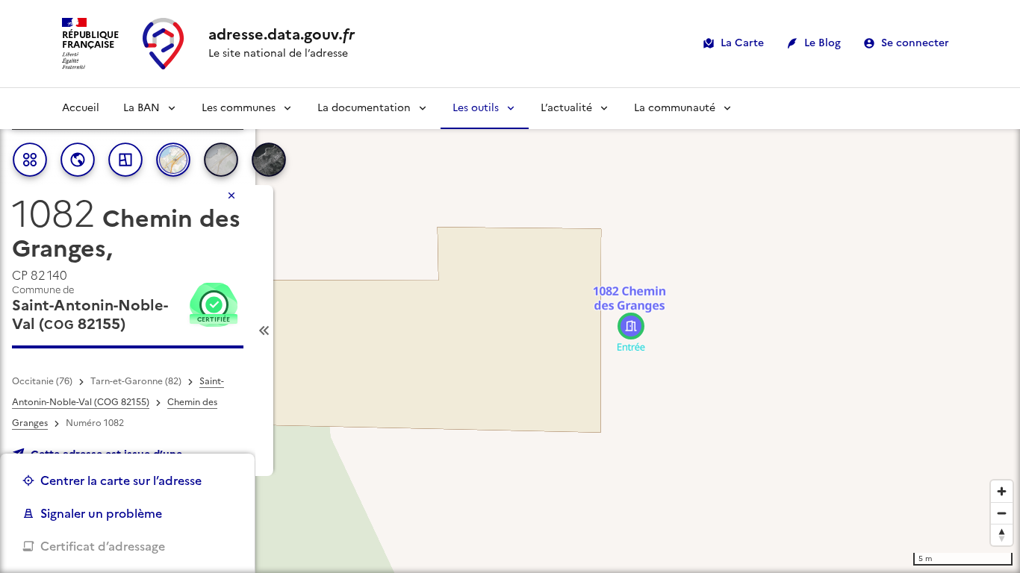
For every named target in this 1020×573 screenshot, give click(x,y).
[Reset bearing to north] (1002, 534)
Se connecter (915, 43)
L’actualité (566, 108)
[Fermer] (231, 195)
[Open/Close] (264, 330)
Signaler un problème (101, 513)
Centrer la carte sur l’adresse (121, 480)
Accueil (80, 108)
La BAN (141, 108)
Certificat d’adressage (102, 546)
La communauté (674, 108)
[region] (510, 330)
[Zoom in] (1002, 491)
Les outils (476, 108)
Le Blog (822, 43)
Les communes (239, 108)
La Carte (742, 43)
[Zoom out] (1002, 513)
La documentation (364, 108)
